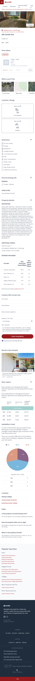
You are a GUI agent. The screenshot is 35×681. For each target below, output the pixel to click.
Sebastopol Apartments (8, 563)
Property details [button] (8, 200)
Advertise (18, 642)
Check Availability (17, 336)
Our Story (8, 633)
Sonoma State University (9, 500)
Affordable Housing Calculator (12, 657)
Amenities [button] (6, 140)
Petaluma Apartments (8, 559)
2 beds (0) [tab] (5, 54)
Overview (14, 633)
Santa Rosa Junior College (9, 503)
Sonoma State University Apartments (12, 579)
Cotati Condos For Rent (8, 593)
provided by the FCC (18, 289)
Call (17, 679)
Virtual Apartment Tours (10, 654)
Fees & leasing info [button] (9, 178)
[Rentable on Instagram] (7, 617)
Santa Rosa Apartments (8, 561)
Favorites (13, 6)
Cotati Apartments (7, 557)
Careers (5, 6)
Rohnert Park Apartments (8, 555)
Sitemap (24, 642)
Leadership (21, 633)
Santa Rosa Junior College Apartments (12, 581)
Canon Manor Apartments (9, 573)
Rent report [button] (6, 382)
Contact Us (11, 642)
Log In (31, 6)
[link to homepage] (17, 606)
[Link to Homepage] (8, 2)
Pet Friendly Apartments (10, 651)
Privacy (30, 666)
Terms (14, 666)
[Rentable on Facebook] (5, 617)
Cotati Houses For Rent (8, 587)
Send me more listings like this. (13, 341)
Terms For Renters (21, 666)
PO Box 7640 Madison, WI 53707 (9, 620)
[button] (17, 15)
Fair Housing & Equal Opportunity (13, 659)
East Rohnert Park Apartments (10, 569)
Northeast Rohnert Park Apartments (11, 571)
